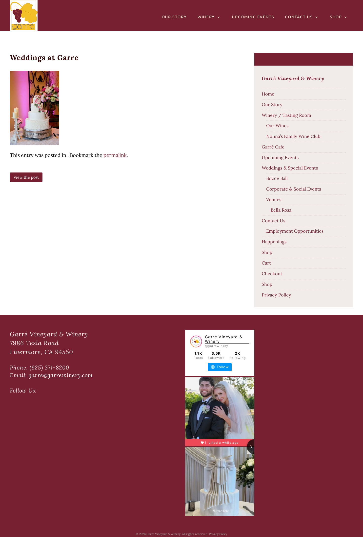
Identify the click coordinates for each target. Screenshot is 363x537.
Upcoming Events (253, 16)
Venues (273, 199)
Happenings (274, 241)
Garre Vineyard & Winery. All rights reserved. (177, 534)
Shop (336, 16)
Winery (206, 16)
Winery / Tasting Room (286, 115)
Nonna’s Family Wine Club (293, 136)
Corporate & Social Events (293, 189)
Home (268, 94)
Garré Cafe (273, 147)
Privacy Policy (276, 295)
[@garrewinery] (196, 342)
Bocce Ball (277, 178)
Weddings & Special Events (290, 168)
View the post (26, 177)
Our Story (174, 16)
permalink (115, 155)
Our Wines (277, 125)
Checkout (272, 273)
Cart (266, 263)
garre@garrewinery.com (60, 375)
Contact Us (299, 16)
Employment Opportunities (294, 231)
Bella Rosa (281, 210)
